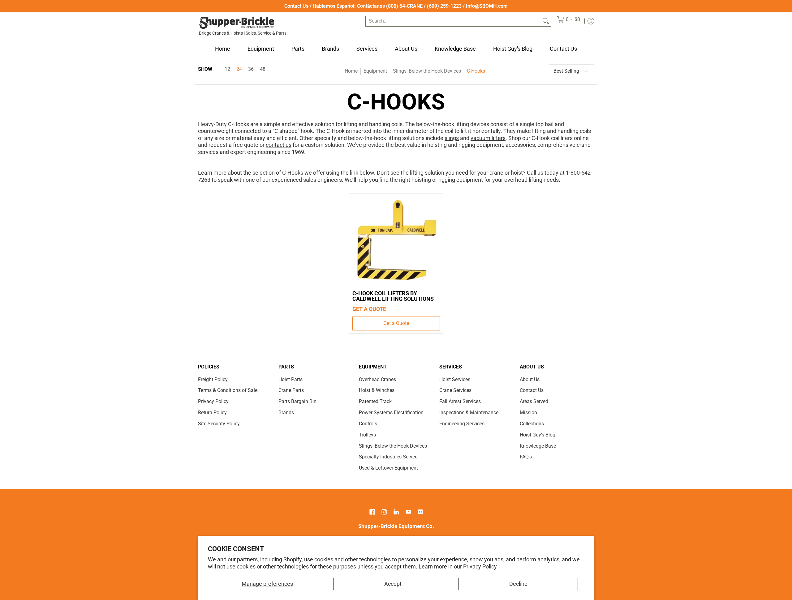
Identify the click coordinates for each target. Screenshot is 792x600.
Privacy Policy (480, 566)
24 (239, 69)
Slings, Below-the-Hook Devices (393, 446)
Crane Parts (291, 390)
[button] (372, 512)
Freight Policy (213, 379)
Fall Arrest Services (460, 401)
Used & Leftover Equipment (388, 468)
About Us (530, 379)
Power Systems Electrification (391, 412)
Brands (286, 412)
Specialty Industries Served (388, 457)
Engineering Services (461, 424)
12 (227, 69)
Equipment (375, 71)
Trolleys (367, 435)
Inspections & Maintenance (468, 412)
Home (351, 71)
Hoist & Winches (376, 390)
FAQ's (526, 457)
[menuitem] (569, 21)
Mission (528, 412)
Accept (393, 584)
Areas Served (534, 401)
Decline (518, 584)
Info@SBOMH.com (487, 6)
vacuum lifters (488, 138)
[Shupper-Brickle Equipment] (236, 22)
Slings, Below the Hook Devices (427, 71)
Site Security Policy (219, 424)
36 (251, 69)
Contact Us (296, 6)
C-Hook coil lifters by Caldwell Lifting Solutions (393, 296)
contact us (278, 145)
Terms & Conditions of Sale (227, 390)
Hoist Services (454, 379)
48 (262, 69)
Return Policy (212, 412)
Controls (368, 424)
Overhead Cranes (377, 379)
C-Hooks (476, 71)
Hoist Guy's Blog (537, 435)
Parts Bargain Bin (297, 401)
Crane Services (455, 390)
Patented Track (375, 401)
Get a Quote (396, 323)
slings (452, 138)
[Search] (546, 21)
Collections (532, 424)
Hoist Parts (290, 379)
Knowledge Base (538, 446)
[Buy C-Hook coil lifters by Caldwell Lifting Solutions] (396, 240)
